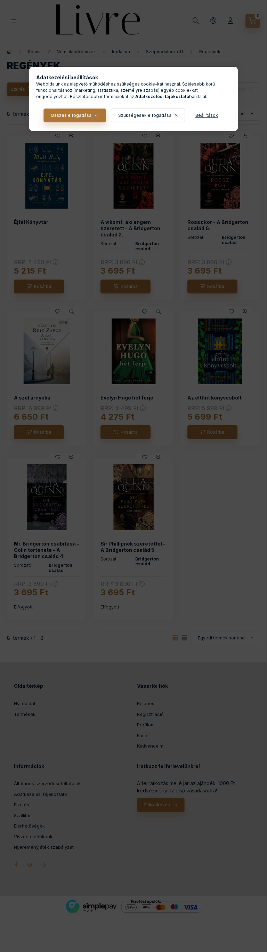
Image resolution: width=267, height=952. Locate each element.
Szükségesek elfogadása (144, 115)
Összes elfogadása (71, 115)
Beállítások (206, 115)
